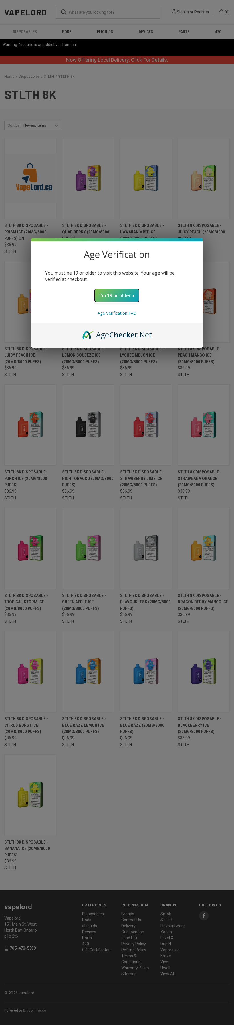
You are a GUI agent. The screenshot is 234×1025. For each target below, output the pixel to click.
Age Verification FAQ (117, 313)
